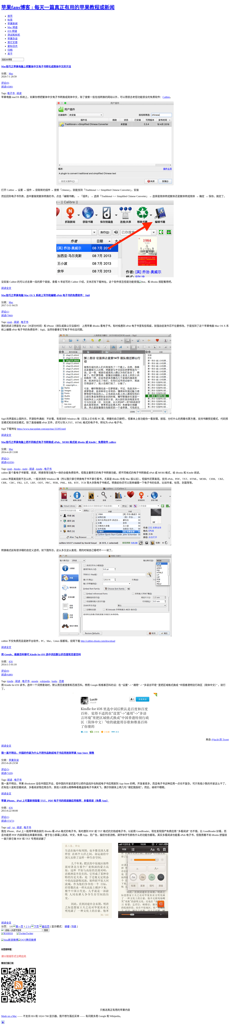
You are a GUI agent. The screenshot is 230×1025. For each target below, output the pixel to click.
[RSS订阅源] (2, 930)
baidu (54, 681)
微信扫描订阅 (7, 963)
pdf (8, 827)
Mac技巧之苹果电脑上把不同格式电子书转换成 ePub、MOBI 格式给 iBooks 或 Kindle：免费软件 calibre (58, 442)
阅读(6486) (7, 674)
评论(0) (5, 83)
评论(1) (5, 311)
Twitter (29, 933)
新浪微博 (13, 939)
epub (9, 322)
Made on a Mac (9, 1016)
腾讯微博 (31, 939)
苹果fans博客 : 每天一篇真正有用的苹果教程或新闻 (58, 7)
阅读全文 (6, 288)
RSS (10, 933)
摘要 (67, 926)
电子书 (11, 93)
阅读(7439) (7, 773)
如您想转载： (7, 949)
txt (13, 827)
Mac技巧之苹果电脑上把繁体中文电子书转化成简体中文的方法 (36, 66)
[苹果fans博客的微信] (18, 1001)
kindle (39, 469)
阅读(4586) (7, 86)
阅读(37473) (7, 821)
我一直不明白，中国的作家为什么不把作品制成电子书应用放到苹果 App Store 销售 (47, 753)
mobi (24, 469)
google (34, 681)
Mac (11, 73)
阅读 (19, 93)
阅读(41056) (7, 462)
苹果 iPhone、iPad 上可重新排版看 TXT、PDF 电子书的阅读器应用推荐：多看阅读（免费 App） (55, 800)
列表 (73, 926)
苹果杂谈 (14, 760)
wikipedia (45, 681)
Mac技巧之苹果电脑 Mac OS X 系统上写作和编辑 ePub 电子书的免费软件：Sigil (45, 295)
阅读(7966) (7, 315)
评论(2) (5, 458)
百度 (61, 681)
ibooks (17, 469)
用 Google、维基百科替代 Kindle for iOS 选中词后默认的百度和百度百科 (41, 654)
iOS (11, 661)
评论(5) (5, 769)
